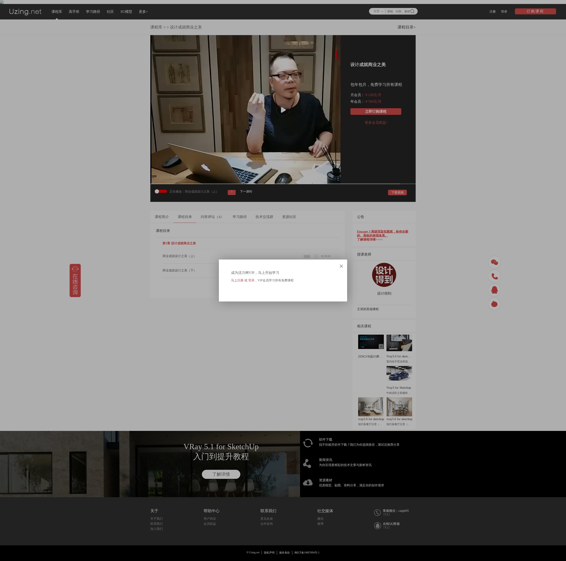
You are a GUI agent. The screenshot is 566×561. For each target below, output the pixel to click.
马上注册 (237, 280)
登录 (251, 280)
